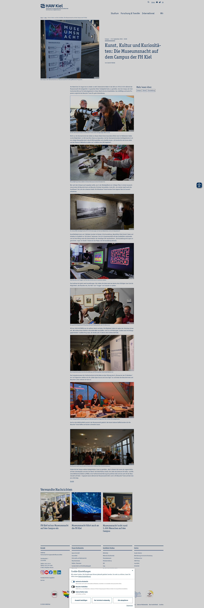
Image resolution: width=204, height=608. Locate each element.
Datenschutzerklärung (84, 576)
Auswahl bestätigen (81, 600)
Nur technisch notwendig (102, 600)
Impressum (130, 605)
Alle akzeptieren (123, 600)
